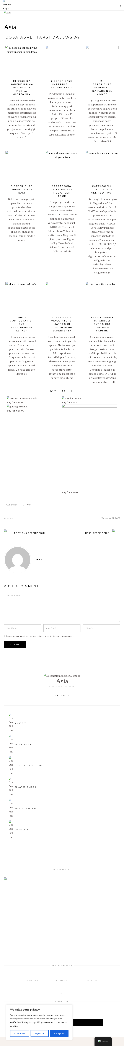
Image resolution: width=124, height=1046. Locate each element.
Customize (19, 1033)
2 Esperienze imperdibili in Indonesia (62, 84)
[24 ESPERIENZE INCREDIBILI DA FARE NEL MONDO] (102, 62)
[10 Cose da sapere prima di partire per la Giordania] (21, 62)
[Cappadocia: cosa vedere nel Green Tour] (62, 167)
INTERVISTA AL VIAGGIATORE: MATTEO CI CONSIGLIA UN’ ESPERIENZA (62, 324)
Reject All (39, 1033)
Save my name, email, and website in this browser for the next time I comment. (40, 636)
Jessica (9, 518)
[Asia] (62, 13)
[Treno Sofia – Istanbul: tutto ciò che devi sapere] (102, 298)
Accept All (59, 1033)
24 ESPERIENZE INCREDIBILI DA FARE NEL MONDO (102, 88)
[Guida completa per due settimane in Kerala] (21, 298)
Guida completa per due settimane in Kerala (22, 324)
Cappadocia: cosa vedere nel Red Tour (102, 189)
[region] (39, 1022)
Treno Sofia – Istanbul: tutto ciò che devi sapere (102, 324)
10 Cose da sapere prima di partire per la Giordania (21, 88)
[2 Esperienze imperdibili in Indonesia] (62, 62)
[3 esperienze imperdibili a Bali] (21, 167)
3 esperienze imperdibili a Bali (22, 189)
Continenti (11, 504)
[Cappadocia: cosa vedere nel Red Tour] (102, 167)
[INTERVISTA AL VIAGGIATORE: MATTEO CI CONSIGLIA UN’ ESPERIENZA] (62, 298)
